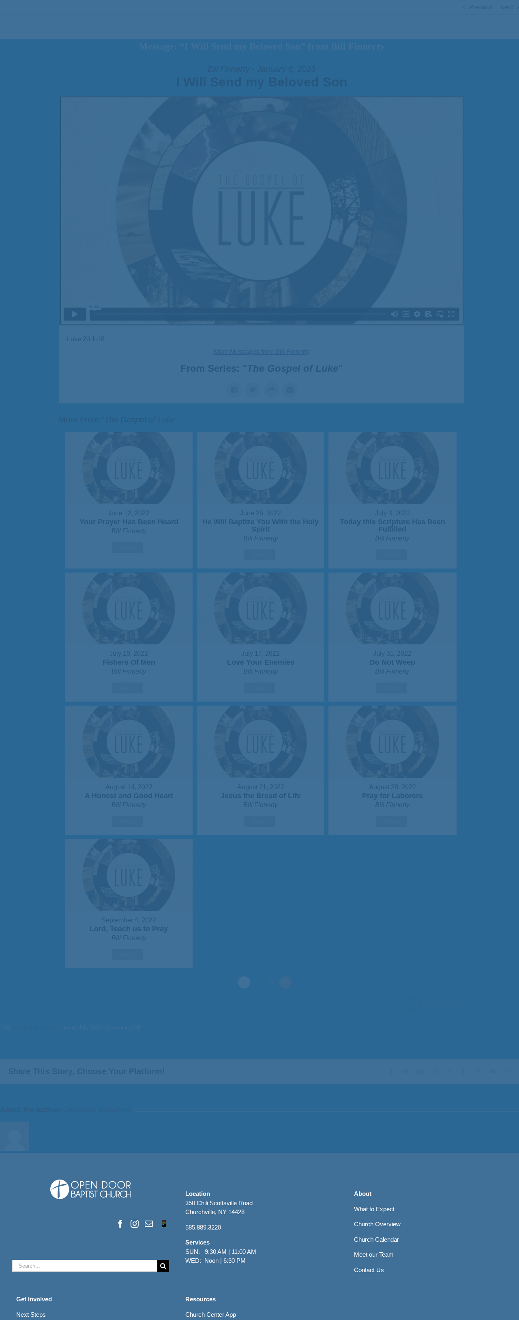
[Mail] (149, 1224)
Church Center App (210, 1314)
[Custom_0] (164, 1224)
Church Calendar (376, 1239)
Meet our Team (374, 1254)
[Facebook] (120, 1224)
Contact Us (369, 1269)
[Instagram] (135, 1224)
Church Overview (377, 1224)
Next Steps (31, 1314)
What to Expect (374, 1209)
